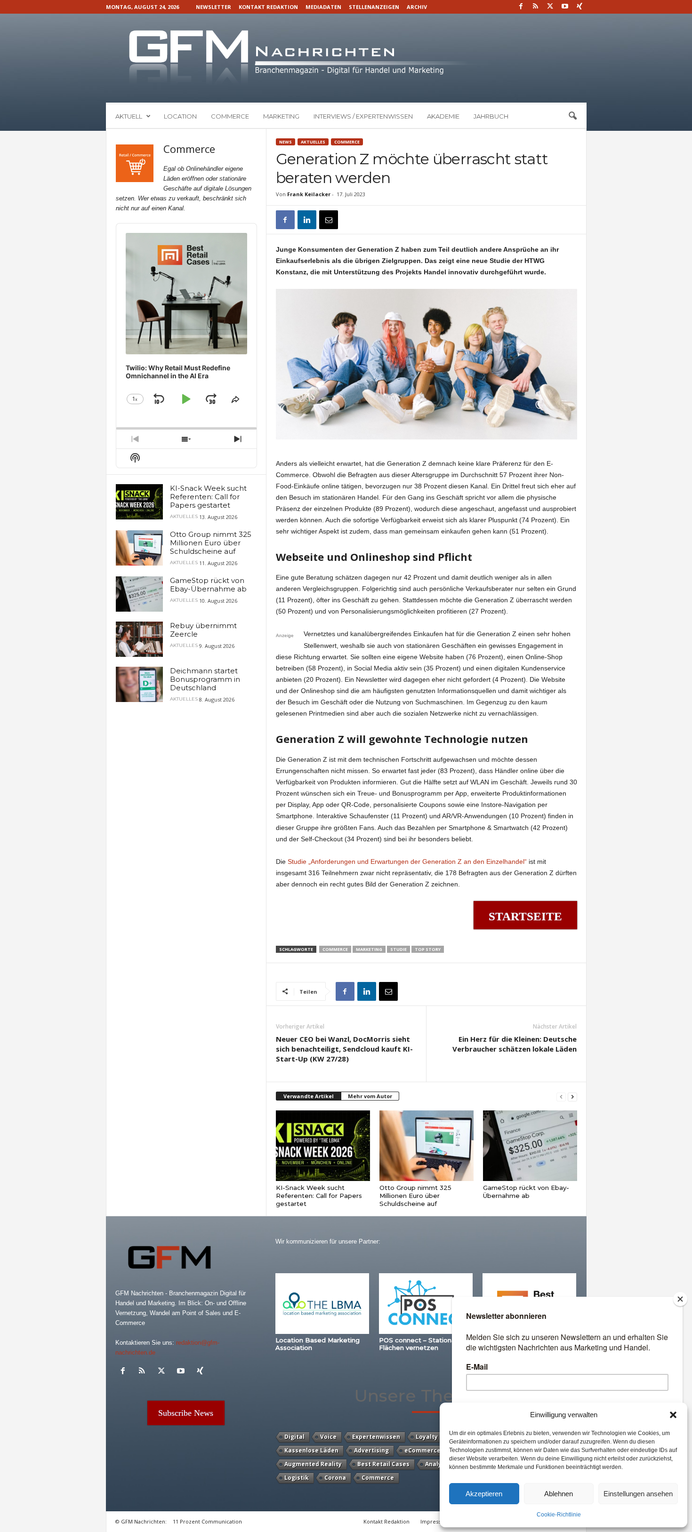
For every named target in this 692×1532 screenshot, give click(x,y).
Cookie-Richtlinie (559, 1514)
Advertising (371, 1450)
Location (180, 116)
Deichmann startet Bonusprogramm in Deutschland (205, 679)
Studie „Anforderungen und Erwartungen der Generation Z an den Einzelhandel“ (407, 861)
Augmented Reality (313, 1464)
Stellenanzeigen (374, 6)
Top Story (428, 949)
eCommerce (422, 1450)
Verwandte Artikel (308, 1096)
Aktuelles (313, 142)
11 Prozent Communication (207, 1521)
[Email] (328, 219)
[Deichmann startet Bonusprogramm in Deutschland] (139, 684)
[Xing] (579, 7)
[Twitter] (550, 7)
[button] (673, 1415)
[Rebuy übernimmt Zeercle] (139, 639)
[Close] (680, 1299)
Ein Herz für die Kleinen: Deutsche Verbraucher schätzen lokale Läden (514, 1043)
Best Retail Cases (383, 1464)
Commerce (230, 116)
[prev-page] (561, 1096)
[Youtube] (565, 7)
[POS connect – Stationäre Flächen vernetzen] (426, 1303)
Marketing (281, 116)
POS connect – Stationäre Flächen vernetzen (420, 1343)
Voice (328, 1437)
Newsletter (213, 6)
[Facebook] (521, 7)
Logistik (296, 1478)
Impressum (434, 1521)
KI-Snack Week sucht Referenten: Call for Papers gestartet (319, 1195)
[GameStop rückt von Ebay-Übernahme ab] (530, 1145)
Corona (335, 1478)
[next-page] (572, 1096)
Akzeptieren (484, 1494)
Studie (398, 949)
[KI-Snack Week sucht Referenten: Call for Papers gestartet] (323, 1145)
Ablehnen (558, 1494)
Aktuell (128, 116)
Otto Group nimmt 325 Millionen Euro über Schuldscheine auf (415, 1195)
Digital (294, 1437)
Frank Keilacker (308, 194)
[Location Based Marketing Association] (322, 1303)
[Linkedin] (307, 219)
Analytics (439, 1464)
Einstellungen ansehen (638, 1494)
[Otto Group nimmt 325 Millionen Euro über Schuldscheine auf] (426, 1145)
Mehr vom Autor (370, 1096)
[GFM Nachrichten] (346, 58)
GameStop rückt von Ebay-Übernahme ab (526, 1191)
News (285, 142)
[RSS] (535, 7)
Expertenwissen (376, 1437)
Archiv (417, 6)
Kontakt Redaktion (268, 6)
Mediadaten (323, 6)
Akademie (443, 116)
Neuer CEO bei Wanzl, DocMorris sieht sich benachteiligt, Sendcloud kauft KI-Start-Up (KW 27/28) (344, 1048)
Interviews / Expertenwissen (363, 116)
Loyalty (427, 1437)
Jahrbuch (491, 116)
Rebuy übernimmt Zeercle (203, 629)
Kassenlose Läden (311, 1450)
